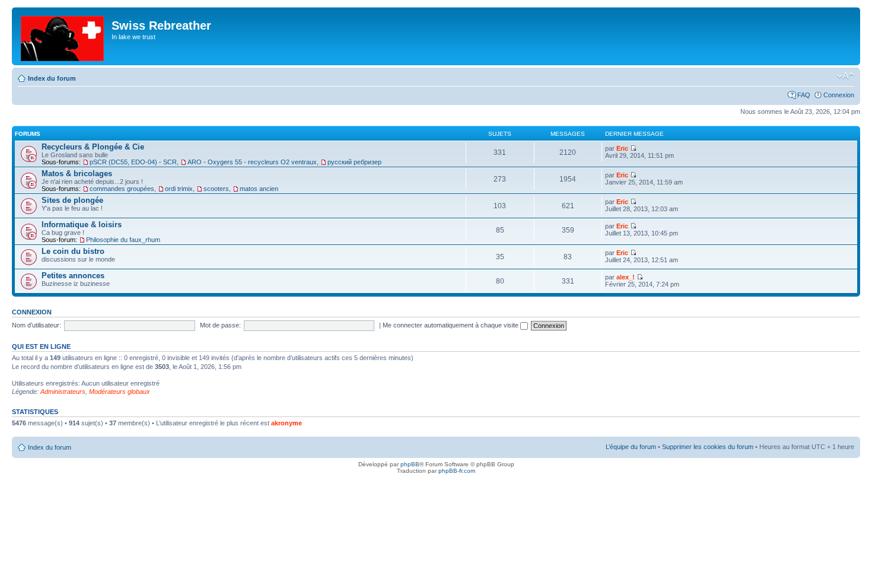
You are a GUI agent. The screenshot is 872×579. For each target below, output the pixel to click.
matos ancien (259, 188)
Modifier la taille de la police (845, 76)
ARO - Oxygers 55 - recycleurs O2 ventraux (252, 162)
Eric (622, 148)
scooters (216, 188)
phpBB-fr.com (456, 470)
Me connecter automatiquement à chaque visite (451, 325)
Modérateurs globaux (119, 391)
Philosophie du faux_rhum (123, 239)
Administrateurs (62, 391)
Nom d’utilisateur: (36, 325)
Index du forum (52, 78)
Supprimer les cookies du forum (707, 446)
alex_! (625, 277)
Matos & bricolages (77, 173)
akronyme (286, 423)
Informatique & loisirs (82, 224)
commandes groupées (122, 188)
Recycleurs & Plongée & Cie (93, 146)
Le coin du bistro (73, 251)
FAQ (803, 94)
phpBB (409, 464)
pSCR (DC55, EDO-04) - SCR (133, 162)
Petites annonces (73, 275)
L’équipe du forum (631, 446)
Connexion (838, 94)
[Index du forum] (63, 36)
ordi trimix (179, 188)
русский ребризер (354, 162)
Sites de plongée (72, 200)
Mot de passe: (220, 325)
